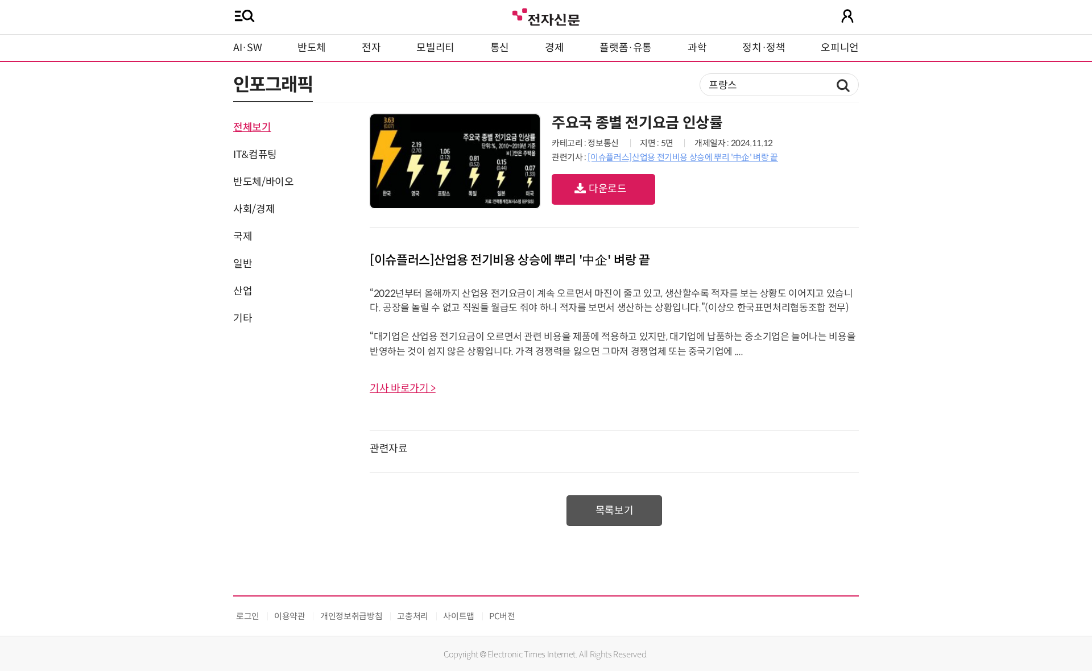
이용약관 (289, 616)
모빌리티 (435, 48)
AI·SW (247, 48)
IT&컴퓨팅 (255, 154)
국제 (242, 236)
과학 (697, 48)
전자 (371, 48)
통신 (499, 48)
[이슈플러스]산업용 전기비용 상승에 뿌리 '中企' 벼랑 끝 (682, 157)
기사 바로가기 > (403, 388)
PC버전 (502, 616)
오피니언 (840, 48)
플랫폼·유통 (625, 48)
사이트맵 (458, 616)
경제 (554, 48)
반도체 (311, 48)
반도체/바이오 (263, 182)
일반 (242, 264)
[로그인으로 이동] (847, 16)
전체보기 (252, 127)
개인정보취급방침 (351, 616)
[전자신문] (546, 15)
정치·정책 (763, 48)
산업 (242, 291)
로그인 (247, 616)
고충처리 (412, 616)
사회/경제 (254, 209)
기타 (242, 318)
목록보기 (614, 510)
